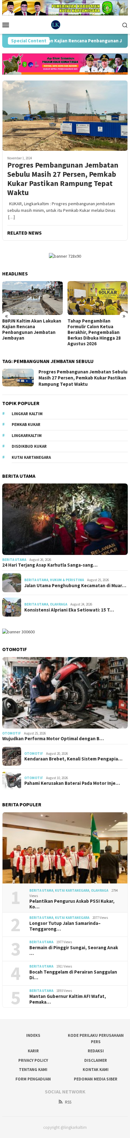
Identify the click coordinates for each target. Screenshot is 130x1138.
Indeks (33, 1035)
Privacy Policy (33, 1060)
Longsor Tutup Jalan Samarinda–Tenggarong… (65, 926)
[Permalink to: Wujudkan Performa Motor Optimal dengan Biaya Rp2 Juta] (65, 693)
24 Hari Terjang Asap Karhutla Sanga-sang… (50, 565)
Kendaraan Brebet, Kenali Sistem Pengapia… (73, 759)
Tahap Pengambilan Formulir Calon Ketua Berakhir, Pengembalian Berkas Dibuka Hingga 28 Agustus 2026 (94, 332)
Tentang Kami (33, 1069)
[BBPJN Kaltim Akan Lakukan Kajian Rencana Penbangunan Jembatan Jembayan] (32, 298)
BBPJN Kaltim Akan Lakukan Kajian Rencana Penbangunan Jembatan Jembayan (31, 329)
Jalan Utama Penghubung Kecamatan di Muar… (75, 585)
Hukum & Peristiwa (67, 580)
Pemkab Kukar (26, 424)
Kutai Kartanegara (31, 457)
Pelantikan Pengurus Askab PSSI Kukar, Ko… (72, 904)
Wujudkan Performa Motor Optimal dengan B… (53, 738)
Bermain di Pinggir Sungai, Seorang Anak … (73, 950)
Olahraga (58, 604)
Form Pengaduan (33, 1079)
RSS (68, 1102)
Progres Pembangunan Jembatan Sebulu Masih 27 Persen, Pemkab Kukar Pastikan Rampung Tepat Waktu (62, 179)
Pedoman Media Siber (95, 1079)
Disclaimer (95, 1060)
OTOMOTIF (11, 733)
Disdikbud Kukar (29, 446)
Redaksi (96, 1051)
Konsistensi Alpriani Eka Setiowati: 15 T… (69, 610)
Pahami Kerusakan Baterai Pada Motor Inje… (72, 783)
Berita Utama (14, 559)
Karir (33, 1051)
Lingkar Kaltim (27, 413)
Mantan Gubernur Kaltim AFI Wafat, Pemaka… (67, 999)
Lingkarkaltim (27, 435)
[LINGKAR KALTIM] (65, 24)
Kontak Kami (96, 1069)
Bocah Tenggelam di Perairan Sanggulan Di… (73, 975)
